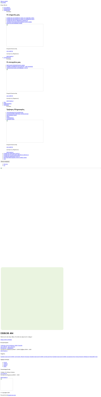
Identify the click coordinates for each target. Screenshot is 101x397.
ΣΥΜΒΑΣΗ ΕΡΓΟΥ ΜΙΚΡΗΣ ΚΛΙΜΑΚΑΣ (17, 20)
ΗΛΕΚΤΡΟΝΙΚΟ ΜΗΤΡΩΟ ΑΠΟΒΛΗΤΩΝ (17, 113)
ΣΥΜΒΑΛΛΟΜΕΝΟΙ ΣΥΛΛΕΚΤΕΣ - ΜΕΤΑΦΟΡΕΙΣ (20, 66)
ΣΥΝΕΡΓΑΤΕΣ (7, 57)
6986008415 (10, 348)
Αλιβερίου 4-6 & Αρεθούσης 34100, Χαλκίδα (11, 345)
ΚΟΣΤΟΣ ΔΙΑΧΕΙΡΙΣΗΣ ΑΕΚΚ (14, 23)
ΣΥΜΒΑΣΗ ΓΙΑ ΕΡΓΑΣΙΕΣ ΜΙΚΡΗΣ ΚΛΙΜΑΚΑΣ (16, 155)
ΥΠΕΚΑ (6, 363)
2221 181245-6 (11, 346)
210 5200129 (4, 373)
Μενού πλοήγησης (5, 161)
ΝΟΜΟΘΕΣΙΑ (7, 9)
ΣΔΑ (5, 159)
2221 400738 (10, 51)
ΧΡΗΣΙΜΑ (6, 105)
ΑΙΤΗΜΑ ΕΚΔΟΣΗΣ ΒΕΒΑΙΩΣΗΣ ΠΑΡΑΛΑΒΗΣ (19, 22)
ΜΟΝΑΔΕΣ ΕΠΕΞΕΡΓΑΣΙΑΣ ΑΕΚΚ (16, 65)
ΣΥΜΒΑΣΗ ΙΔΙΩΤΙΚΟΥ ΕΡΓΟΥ (12, 153)
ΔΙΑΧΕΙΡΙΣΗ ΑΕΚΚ (12, 115)
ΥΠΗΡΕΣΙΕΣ (7, 10)
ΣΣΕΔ (8, 116)
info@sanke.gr (10, 56)
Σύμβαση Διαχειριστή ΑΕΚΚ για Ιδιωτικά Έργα (41, 356)
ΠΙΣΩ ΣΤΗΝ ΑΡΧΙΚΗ (6, 339)
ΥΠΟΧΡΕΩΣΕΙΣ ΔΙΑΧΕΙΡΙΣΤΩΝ (15, 112)
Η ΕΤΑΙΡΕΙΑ (7, 7)
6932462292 (4, 348)
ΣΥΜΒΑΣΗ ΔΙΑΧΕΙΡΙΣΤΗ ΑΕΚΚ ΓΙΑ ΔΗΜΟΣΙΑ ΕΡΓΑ (20, 19)
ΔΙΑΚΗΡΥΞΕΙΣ (10, 119)
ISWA (5, 366)
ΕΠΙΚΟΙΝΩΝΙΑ (8, 103)
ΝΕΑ (5, 102)
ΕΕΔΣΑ (5, 365)
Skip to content (4, 1)
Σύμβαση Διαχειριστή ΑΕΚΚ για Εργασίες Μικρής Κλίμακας (15, 356)
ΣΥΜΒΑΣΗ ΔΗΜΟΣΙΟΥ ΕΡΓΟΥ (12, 156)
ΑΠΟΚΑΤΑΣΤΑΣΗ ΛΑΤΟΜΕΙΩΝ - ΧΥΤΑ (17, 68)
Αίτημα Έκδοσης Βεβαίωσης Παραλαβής (85, 356)
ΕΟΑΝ (5, 362)
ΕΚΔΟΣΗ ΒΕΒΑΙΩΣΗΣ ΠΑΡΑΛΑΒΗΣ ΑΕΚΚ (15, 157)
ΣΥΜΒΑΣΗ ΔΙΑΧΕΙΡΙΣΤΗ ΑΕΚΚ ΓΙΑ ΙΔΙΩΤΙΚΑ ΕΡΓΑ (20, 18)
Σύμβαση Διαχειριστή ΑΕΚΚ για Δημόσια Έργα (64, 356)
